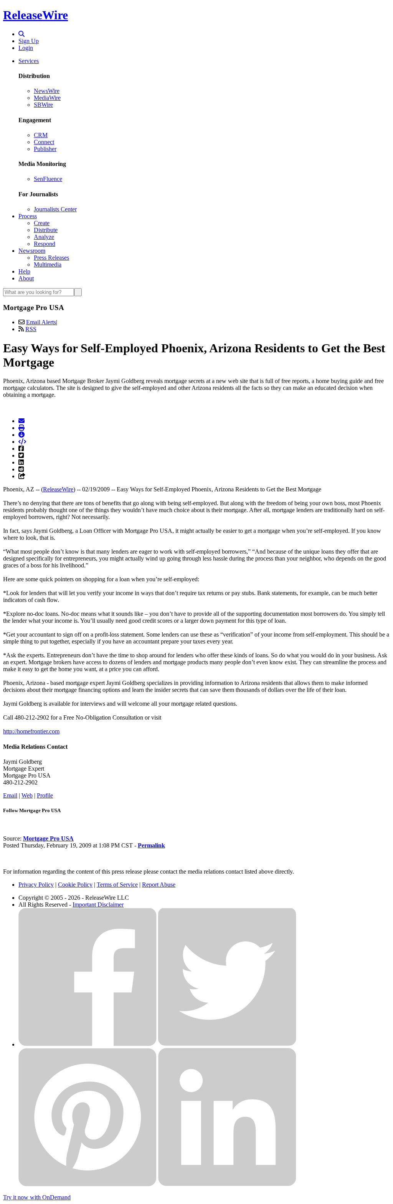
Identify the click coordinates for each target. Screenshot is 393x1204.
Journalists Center (55, 209)
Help (24, 271)
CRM (41, 135)
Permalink (151, 845)
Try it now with (37, 1197)
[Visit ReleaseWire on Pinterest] (87, 1184)
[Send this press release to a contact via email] (21, 421)
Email (10, 795)
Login (25, 48)
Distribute (46, 230)
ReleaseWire (35, 15)
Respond (44, 243)
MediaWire (47, 98)
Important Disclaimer (98, 904)
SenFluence (48, 179)
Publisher (45, 149)
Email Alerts (41, 322)
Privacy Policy (36, 884)
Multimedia (47, 264)
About (26, 278)
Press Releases (51, 257)
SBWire (43, 104)
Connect (44, 142)
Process (27, 216)
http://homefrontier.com (31, 731)
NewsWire (46, 91)
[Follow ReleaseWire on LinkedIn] (227, 1184)
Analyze (44, 237)
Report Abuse (158, 884)
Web (27, 795)
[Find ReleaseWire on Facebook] (87, 1044)
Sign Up (28, 41)
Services (28, 61)
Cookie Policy (75, 884)
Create (42, 223)
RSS (30, 329)
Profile (45, 795)
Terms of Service (117, 884)
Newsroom (31, 250)
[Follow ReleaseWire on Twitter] (227, 1044)
